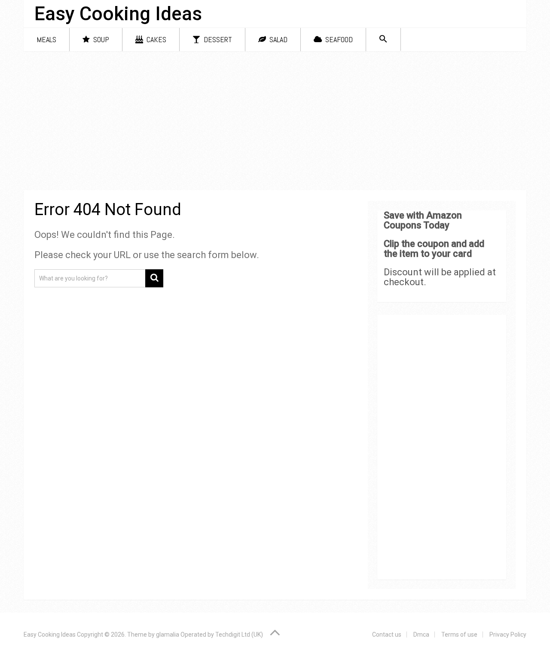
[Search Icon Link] (383, 39)
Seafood (338, 39)
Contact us (386, 634)
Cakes (155, 39)
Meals (46, 39)
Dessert (217, 39)
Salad (277, 39)
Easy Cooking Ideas (118, 13)
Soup (100, 39)
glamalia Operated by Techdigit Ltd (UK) (209, 634)
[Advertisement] (275, 122)
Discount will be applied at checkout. (440, 277)
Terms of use (459, 634)
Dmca (421, 634)
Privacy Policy (507, 634)
